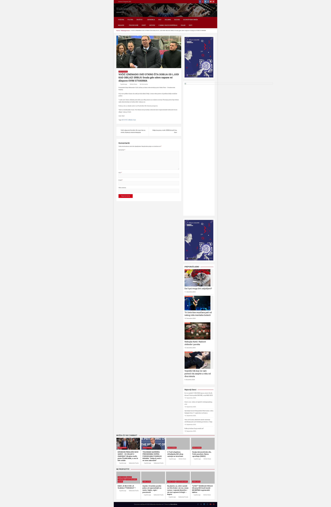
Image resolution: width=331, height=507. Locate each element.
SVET (159, 19)
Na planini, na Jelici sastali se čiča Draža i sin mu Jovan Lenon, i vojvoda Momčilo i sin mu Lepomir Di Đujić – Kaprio (177, 490)
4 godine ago (122, 463)
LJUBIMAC (187, 269)
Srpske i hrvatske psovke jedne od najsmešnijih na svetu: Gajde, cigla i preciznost (151, 489)
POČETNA (121, 19)
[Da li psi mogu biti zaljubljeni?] (197, 269)
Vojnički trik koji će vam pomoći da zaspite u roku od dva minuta (198, 373)
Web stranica (122, 187)
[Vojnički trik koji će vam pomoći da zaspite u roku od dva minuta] (197, 351)
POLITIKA (130, 19)
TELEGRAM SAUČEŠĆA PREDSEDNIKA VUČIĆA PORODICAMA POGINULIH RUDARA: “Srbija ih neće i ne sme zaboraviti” (152, 456)
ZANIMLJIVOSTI (188, 296)
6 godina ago (147, 495)
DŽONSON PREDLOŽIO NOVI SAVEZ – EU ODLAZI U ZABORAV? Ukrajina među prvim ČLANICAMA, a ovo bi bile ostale (128, 456)
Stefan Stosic (133, 84)
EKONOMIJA (151, 19)
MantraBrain (173, 504)
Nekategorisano (123, 71)
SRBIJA (130, 120)
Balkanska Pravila (134, 463)
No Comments (144, 84)
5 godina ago (172, 459)
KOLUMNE (168, 19)
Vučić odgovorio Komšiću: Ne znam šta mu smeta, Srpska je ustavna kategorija (133, 131)
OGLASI (183, 25)
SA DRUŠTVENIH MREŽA (190, 19)
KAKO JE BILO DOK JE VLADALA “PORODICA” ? (126, 487)
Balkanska (124, 9)
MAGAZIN (121, 25)
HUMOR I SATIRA (122, 477)
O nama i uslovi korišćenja (168, 25)
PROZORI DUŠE (133, 25)
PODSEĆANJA (121, 479)
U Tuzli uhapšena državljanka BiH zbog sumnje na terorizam (175, 454)
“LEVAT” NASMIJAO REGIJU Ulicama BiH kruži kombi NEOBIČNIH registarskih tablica (202, 489)
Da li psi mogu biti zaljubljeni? (198, 288)
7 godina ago (123, 84)
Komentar (122, 150)
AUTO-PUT (125, 120)
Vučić (134, 120)
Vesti (190, 25)
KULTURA (177, 19)
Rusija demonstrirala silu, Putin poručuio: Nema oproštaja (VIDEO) (201, 454)
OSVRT (144, 25)
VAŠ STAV (152, 25)
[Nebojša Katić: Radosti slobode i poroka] (197, 322)
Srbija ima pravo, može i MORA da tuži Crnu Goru (164, 131)
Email (120, 180)
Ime (120, 172)
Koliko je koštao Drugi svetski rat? (194, 428)
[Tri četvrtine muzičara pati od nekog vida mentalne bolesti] (197, 296)
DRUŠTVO (139, 19)
